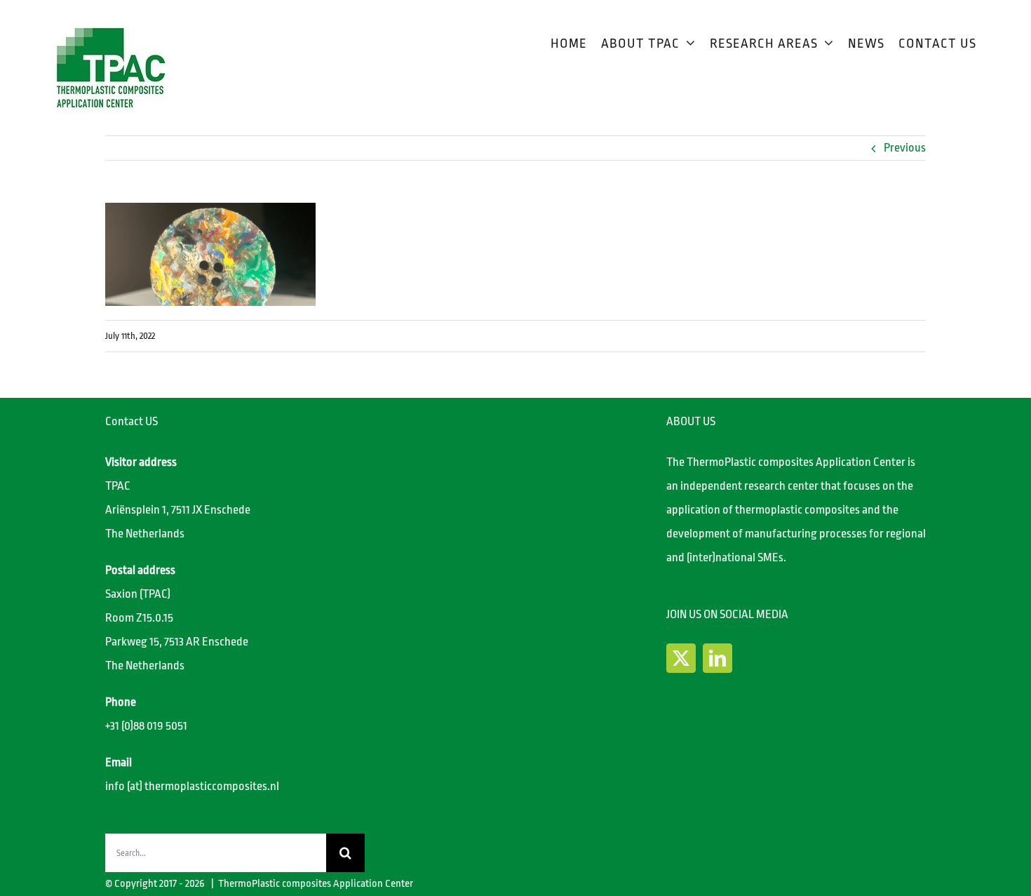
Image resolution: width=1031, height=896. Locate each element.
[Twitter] (681, 658)
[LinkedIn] (717, 658)
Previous (905, 147)
